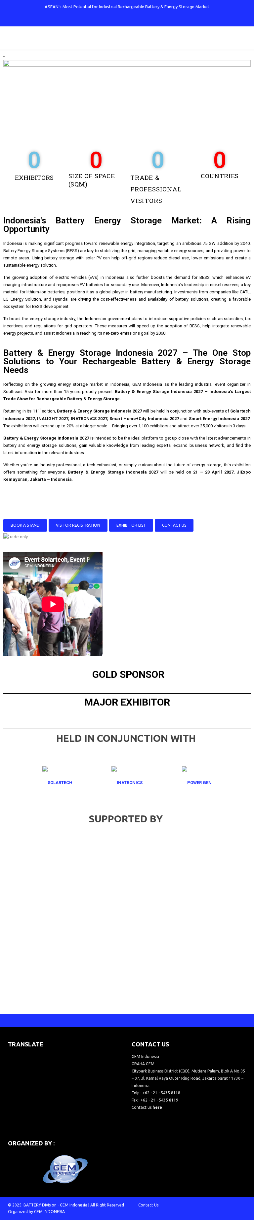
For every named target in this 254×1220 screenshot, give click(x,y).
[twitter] (111, 19)
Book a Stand (25, 525)
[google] (122, 19)
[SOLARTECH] (57, 782)
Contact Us (174, 525)
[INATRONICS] (127, 782)
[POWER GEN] (197, 782)
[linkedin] (143, 19)
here (157, 1107)
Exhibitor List (131, 525)
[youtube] (133, 19)
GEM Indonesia (73, 1205)
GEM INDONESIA (49, 1211)
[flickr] (154, 19)
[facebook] (100, 19)
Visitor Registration (78, 525)
